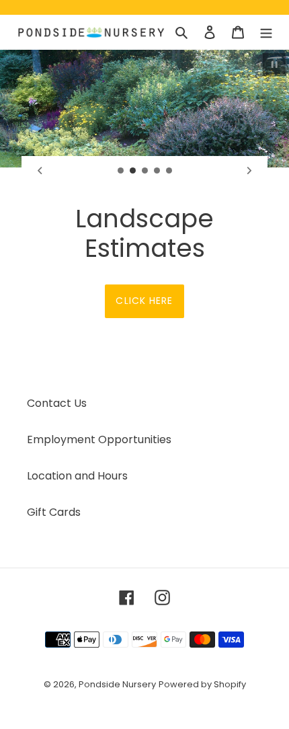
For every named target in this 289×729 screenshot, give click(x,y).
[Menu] (266, 32)
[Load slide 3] (145, 170)
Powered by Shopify (202, 684)
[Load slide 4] (157, 170)
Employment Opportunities (99, 439)
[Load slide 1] (121, 170)
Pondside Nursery (117, 684)
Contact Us (57, 403)
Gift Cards (54, 512)
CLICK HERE (144, 300)
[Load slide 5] (169, 170)
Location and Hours (77, 476)
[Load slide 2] (133, 170)
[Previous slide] (39, 171)
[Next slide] (249, 171)
